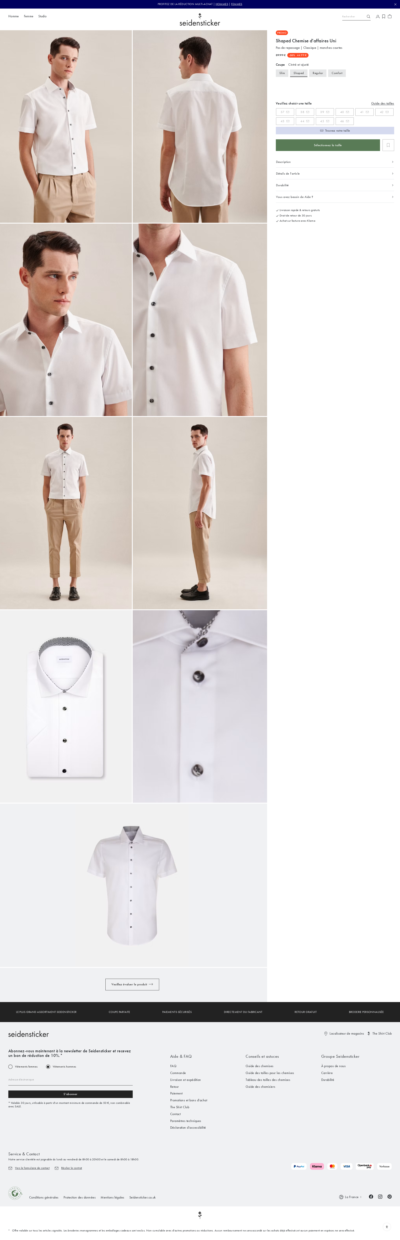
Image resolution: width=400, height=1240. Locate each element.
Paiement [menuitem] (176, 1093)
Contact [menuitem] (175, 1114)
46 (342, 121)
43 (283, 121)
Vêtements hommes (64, 1066)
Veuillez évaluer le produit (129, 984)
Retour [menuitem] (174, 1087)
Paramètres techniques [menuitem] (185, 1121)
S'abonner (70, 1094)
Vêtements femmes (26, 1066)
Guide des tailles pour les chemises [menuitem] (270, 1073)
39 (322, 112)
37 (282, 112)
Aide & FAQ (181, 1056)
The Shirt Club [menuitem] (179, 1107)
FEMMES (236, 4)
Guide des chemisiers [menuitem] (260, 1087)
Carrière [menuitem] (327, 1073)
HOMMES (222, 4)
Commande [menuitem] (178, 1073)
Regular (318, 73)
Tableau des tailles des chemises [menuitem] (268, 1080)
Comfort (337, 73)
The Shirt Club (382, 1033)
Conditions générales (44, 1197)
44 (302, 121)
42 (382, 112)
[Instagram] (380, 1196)
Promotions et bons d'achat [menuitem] (188, 1100)
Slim (282, 73)
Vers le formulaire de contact (32, 1168)
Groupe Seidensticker (340, 1056)
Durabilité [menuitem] (327, 1080)
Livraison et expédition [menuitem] (185, 1080)
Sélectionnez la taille (328, 145)
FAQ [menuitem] (173, 1066)
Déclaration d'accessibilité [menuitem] (188, 1127)
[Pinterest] (390, 1196)
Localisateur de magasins (347, 1033)
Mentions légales (112, 1197)
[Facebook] (371, 1196)
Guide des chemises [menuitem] (260, 1066)
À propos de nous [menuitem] (333, 1066)
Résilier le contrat (71, 1168)
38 (302, 112)
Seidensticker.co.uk (142, 1197)
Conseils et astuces (262, 1056)
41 (362, 112)
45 (322, 121)
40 (342, 112)
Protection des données (80, 1197)
